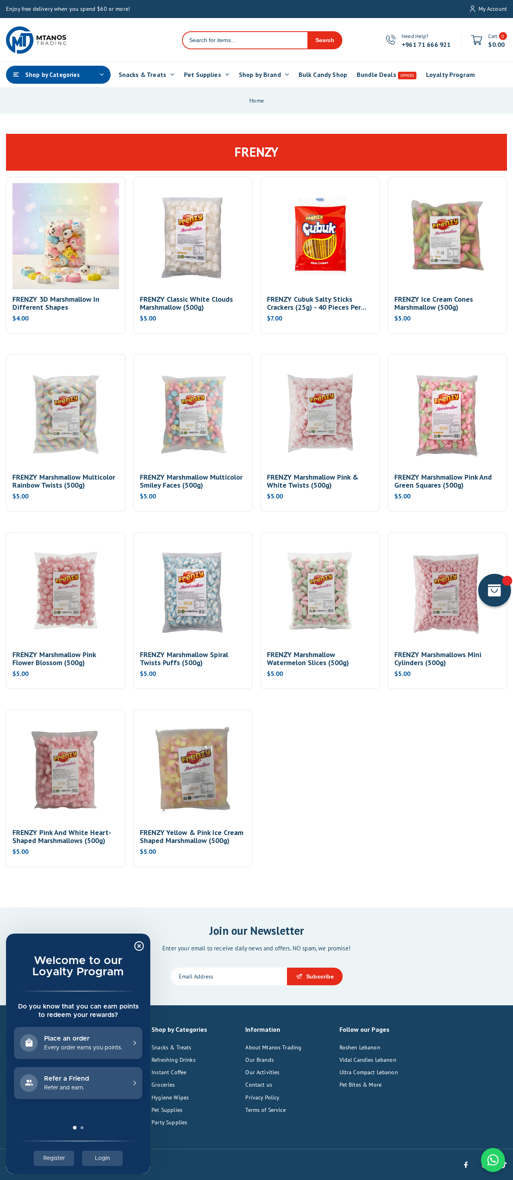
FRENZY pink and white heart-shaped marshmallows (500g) (61, 837)
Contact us (258, 1084)
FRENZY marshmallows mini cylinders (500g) (437, 659)
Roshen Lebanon (359, 1047)
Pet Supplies (166, 1109)
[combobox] (245, 40)
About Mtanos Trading (273, 1047)
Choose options (65, 269)
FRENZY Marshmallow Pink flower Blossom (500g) (54, 659)
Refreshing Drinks (173, 1059)
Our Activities (262, 1072)
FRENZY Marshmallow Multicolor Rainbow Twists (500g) (63, 481)
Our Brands (259, 1059)
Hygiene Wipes (170, 1097)
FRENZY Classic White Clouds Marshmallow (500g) (186, 303)
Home (256, 100)
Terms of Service (265, 1109)
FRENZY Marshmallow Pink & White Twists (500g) (312, 481)
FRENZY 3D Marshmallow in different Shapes (55, 303)
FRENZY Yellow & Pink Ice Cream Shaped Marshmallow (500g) (191, 837)
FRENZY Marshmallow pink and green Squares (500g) (443, 481)
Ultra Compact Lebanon (368, 1072)
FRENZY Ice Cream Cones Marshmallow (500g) (433, 303)
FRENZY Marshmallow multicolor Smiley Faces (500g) (191, 481)
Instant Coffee (168, 1072)
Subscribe (320, 976)
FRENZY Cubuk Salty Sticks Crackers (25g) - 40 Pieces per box (314, 303)
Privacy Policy (262, 1097)
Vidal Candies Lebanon (367, 1059)
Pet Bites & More (360, 1084)
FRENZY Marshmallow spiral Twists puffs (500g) (184, 659)
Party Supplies (169, 1122)
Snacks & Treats (171, 1047)
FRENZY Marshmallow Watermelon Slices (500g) (308, 659)
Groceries (163, 1084)
